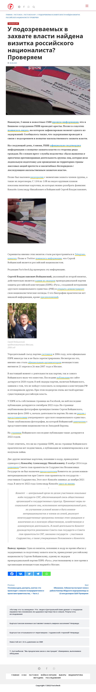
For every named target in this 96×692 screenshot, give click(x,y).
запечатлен (79, 421)
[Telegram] (38, 574)
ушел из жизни (67, 483)
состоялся (46, 354)
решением (13, 467)
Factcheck (34, 675)
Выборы (62, 675)
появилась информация (48, 258)
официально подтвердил (65, 145)
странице (16, 432)
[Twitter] (29, 574)
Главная (15, 675)
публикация (63, 377)
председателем (48, 471)
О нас (24, 675)
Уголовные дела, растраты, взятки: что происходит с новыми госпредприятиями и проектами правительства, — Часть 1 (26, 589)
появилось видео (18, 130)
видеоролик (37, 177)
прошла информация (65, 122)
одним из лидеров (45, 280)
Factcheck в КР (13, 24)
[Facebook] (12, 574)
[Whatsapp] (46, 574)
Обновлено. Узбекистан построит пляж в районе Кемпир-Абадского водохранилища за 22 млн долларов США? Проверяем (69, 589)
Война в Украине (49, 675)
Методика (38, 678)
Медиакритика (75, 675)
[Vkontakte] (21, 574)
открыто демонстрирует (70, 288)
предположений (49, 297)
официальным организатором (44, 362)
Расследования (53, 678)
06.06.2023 (13, 63)
